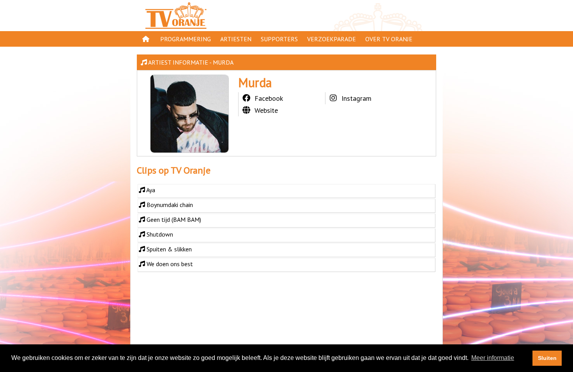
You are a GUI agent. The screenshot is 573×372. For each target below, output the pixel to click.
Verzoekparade (331, 39)
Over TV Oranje (388, 39)
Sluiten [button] (547, 358)
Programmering (185, 39)
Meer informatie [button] (492, 357)
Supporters (279, 39)
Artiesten (235, 39)
